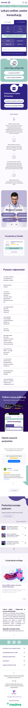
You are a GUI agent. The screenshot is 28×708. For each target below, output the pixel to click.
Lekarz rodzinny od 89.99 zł (14, 77)
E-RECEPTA (10, 219)
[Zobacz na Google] (5, 469)
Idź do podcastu (8, 516)
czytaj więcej (14, 490)
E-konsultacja (22, 22)
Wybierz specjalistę (14, 248)
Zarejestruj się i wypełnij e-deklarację (14, 105)
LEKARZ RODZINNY (8, 214)
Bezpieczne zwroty (4, 6)
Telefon (7, 44)
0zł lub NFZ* (20, 31)
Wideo (19, 44)
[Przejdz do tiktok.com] (14, 642)
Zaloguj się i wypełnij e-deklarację (14, 101)
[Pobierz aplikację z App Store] (9, 405)
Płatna (7, 31)
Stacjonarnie (20, 40)
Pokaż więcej (14, 251)
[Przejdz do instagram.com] (19, 642)
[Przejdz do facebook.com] (9, 642)
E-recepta (9, 22)
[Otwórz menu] (26, 2)
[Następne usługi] (16, 224)
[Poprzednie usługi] (12, 224)
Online (8, 40)
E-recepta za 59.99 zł (14, 73)
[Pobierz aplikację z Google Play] (19, 405)
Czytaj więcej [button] (6, 479)
